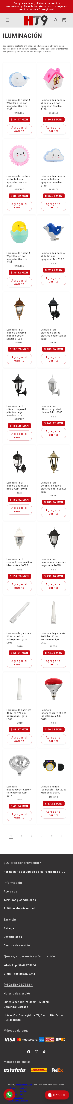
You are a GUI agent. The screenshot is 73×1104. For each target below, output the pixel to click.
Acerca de (10, 891)
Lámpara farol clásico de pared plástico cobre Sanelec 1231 (16, 334)
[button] (7, 20)
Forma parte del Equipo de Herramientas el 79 (34, 871)
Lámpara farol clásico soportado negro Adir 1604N (17, 485)
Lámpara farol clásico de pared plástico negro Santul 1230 (53, 334)
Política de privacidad (17, 1091)
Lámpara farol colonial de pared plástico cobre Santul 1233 (53, 487)
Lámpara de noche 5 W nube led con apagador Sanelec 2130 (53, 181)
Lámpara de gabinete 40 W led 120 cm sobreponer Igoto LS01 (19, 715)
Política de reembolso (17, 1088)
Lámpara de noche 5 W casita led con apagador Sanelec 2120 (53, 105)
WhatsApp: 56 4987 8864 (20, 965)
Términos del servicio (17, 1094)
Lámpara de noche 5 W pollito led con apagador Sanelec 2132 (18, 258)
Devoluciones (13, 936)
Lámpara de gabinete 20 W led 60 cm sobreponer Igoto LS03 (19, 638)
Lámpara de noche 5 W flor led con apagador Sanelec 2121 (18, 181)
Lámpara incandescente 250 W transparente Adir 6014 (19, 791)
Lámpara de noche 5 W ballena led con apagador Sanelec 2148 (18, 105)
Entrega (9, 928)
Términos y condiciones (20, 899)
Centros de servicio (17, 945)
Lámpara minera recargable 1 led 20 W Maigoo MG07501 (53, 789)
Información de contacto (18, 1101)
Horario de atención (17, 993)
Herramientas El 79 (24, 1085)
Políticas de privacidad (19, 908)
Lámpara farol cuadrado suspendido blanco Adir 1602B (19, 562)
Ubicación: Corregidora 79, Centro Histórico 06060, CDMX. (33, 1018)
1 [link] (11, 836)
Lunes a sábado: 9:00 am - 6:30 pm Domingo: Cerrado (27, 1004)
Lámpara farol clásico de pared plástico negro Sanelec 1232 (16, 411)
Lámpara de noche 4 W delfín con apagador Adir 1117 (53, 256)
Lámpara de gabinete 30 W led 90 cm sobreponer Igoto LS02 (53, 638)
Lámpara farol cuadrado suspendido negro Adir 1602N (53, 562)
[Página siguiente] (62, 836)
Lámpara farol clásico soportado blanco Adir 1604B (52, 409)
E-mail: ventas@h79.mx (19, 973)
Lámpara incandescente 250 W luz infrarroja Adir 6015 (53, 715)
